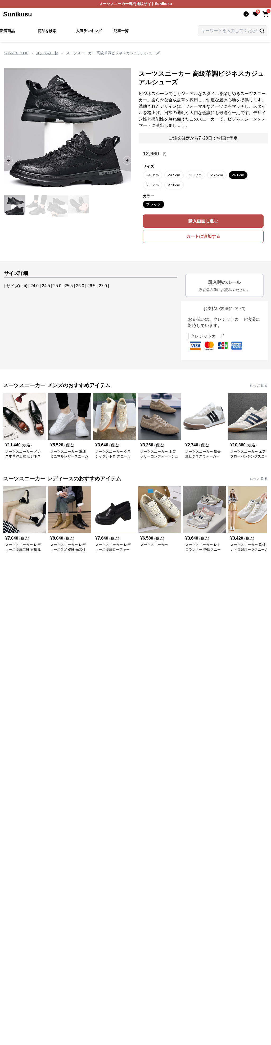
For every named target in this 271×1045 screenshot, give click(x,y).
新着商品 (7, 31)
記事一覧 (121, 31)
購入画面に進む (203, 221)
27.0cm (174, 185)
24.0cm (152, 175)
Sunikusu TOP (16, 53)
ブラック (153, 204)
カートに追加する (203, 236)
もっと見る (258, 385)
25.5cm (217, 175)
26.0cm (238, 175)
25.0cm (195, 175)
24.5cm (174, 175)
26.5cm (152, 185)
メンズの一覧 (47, 53)
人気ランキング (89, 31)
